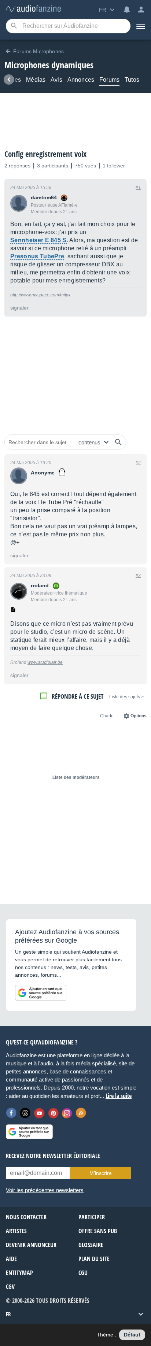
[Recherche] (14, 26)
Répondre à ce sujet (77, 696)
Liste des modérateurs (76, 777)
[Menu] (140, 26)
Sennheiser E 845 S (38, 240)
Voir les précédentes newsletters (45, 1190)
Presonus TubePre (37, 256)
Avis (56, 80)
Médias (35, 80)
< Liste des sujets (126, 696)
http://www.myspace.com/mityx (40, 294)
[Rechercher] (118, 442)
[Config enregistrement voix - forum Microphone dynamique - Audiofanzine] (33, 9)
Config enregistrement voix (45, 154)
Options (138, 715)
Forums (109, 80)
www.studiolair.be (45, 662)
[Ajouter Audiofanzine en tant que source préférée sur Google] (40, 993)
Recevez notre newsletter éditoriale (53, 1156)
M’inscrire (100, 1173)
